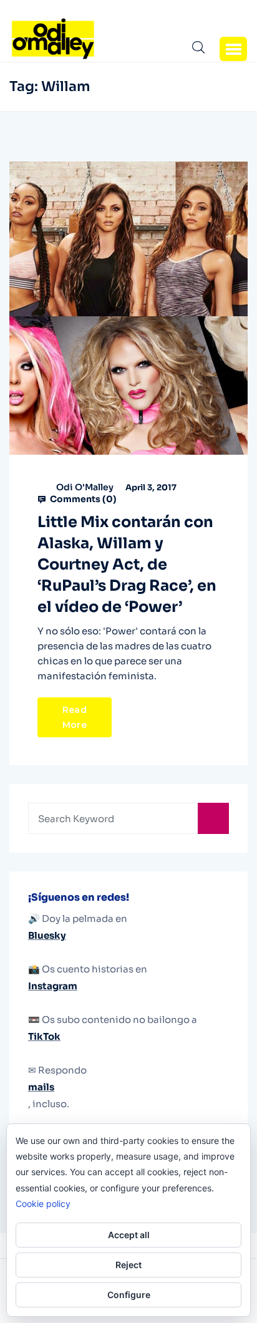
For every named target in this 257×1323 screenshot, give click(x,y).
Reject (128, 1264)
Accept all (129, 1234)
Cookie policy (43, 1203)
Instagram (52, 986)
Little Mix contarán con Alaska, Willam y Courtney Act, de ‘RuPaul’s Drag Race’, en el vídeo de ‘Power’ (126, 564)
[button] (233, 49)
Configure (128, 1294)
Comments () (82, 499)
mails (41, 1087)
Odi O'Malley (85, 487)
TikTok (44, 1036)
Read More (74, 717)
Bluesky (47, 935)
